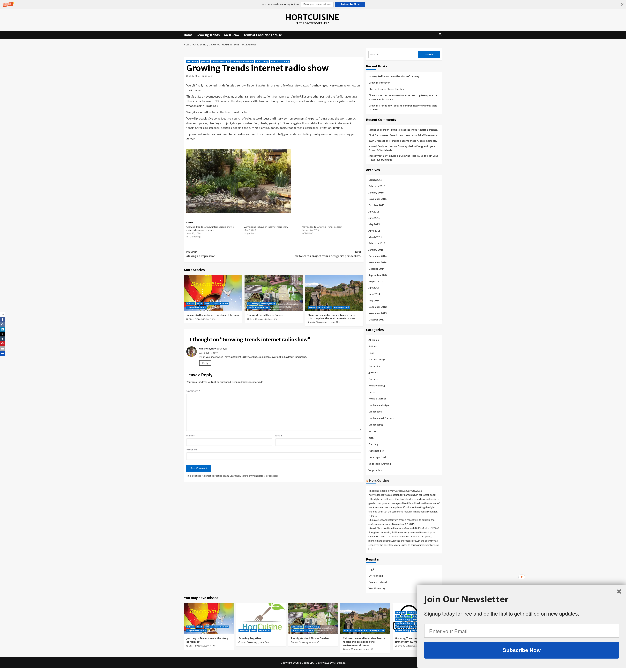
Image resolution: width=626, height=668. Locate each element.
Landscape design (220, 61)
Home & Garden (377, 398)
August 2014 (375, 281)
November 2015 (377, 198)
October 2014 (376, 268)
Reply (205, 362)
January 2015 (376, 249)
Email (279, 435)
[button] (313, 4)
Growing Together (379, 82)
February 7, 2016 (256, 642)
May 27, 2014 (203, 76)
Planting (284, 61)
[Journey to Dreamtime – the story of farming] (213, 293)
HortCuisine (312, 17)
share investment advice (382, 155)
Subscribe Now (350, 4)
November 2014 (377, 262)
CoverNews (322, 662)
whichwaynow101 (210, 348)
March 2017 (375, 179)
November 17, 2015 (326, 322)
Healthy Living (268, 304)
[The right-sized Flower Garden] (274, 293)
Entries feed (375, 575)
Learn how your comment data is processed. (254, 475)
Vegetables (375, 470)
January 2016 (376, 192)
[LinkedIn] (2, 329)
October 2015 (376, 205)
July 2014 (373, 287)
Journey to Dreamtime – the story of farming (213, 315)
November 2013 (377, 313)
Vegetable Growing (196, 307)
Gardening (192, 61)
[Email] (2, 348)
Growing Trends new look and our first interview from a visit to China (402, 107)
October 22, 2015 (413, 646)
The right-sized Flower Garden (265, 315)
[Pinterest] (2, 343)
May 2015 (374, 224)
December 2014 (377, 256)
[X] (2, 334)
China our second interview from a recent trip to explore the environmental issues (332, 317)
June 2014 (374, 294)
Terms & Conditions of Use (262, 35)
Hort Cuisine (379, 480)
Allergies (373, 339)
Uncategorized (341, 307)
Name (190, 435)
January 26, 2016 (265, 319)
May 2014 (374, 300)
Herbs (371, 392)
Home (188, 35)
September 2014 (378, 275)
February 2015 (376, 243)
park (370, 437)
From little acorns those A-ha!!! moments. (414, 129)
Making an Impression (200, 254)
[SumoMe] (2, 353)
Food (199, 304)
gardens (205, 61)
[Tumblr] (2, 338)
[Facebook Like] (2, 324)
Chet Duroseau (377, 135)
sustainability (221, 304)
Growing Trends (208, 35)
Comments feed (377, 582)
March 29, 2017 (204, 319)
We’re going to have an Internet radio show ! (266, 226)
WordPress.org (377, 588)
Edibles (190, 304)
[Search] (440, 34)
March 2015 (375, 236)
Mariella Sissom (377, 129)
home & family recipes (381, 146)
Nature (274, 61)
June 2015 (374, 217)
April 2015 (374, 230)
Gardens (373, 378)
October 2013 (376, 319)
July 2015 (373, 211)
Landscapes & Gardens (242, 61)
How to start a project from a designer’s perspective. (327, 254)
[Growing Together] (261, 618)
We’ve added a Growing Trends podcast (322, 226)
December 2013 (377, 306)
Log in (371, 569)
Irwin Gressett (376, 140)
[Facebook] (2, 319)
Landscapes (375, 411)
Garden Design (377, 359)
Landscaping (262, 61)
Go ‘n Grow (231, 35)
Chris (191, 76)
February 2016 (376, 186)
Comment (193, 390)
